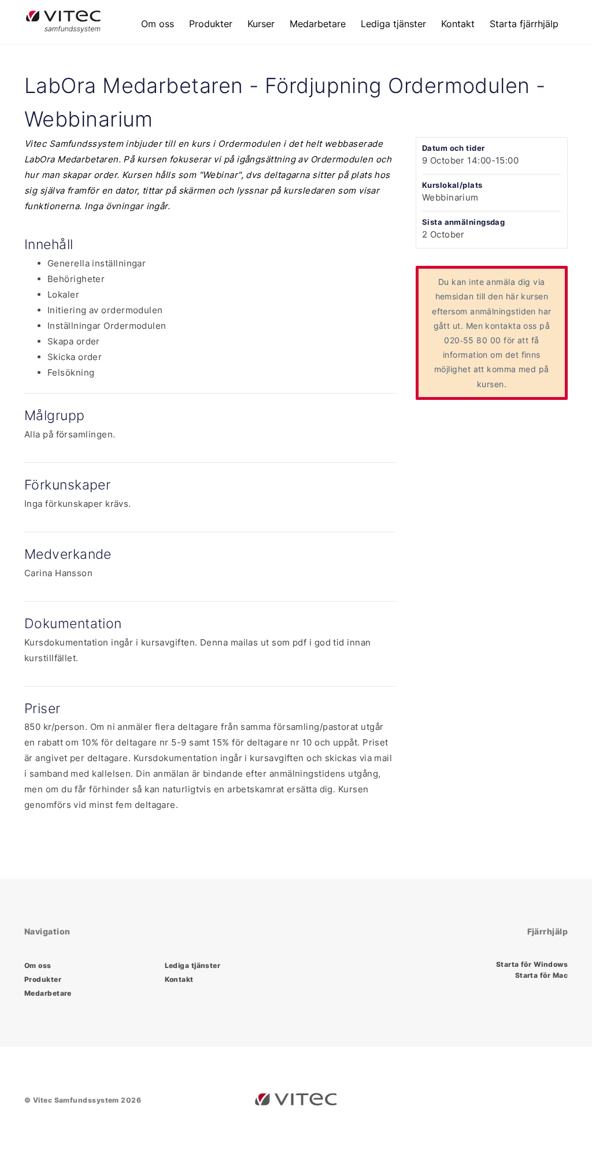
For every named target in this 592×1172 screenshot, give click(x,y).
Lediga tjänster (393, 23)
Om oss (157, 23)
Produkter (210, 23)
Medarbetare (318, 23)
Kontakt (458, 23)
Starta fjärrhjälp (524, 23)
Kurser (261, 23)
